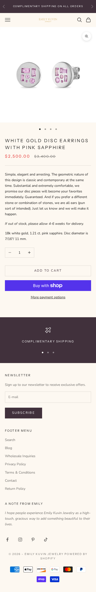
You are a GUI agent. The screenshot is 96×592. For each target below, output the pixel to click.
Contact (11, 480)
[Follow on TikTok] (45, 539)
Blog (8, 448)
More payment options (48, 297)
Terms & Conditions (20, 472)
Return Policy (15, 488)
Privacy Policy (15, 464)
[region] (48, 335)
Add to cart (48, 270)
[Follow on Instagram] (20, 539)
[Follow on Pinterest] (33, 539)
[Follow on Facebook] (7, 539)
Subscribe (23, 413)
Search (10, 440)
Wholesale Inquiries (20, 456)
